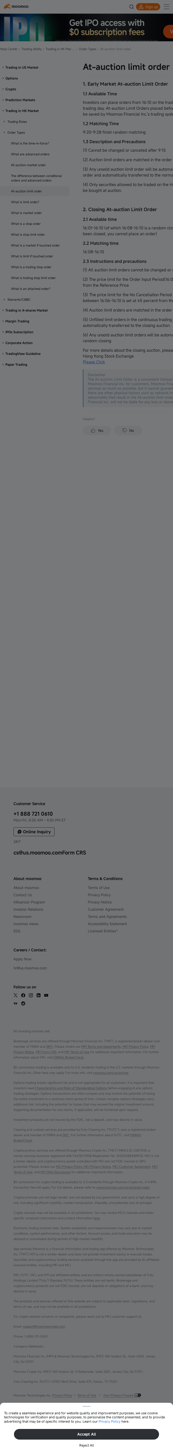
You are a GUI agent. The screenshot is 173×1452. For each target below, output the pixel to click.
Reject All (86, 1445)
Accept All (86, 1434)
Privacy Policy (110, 1421)
